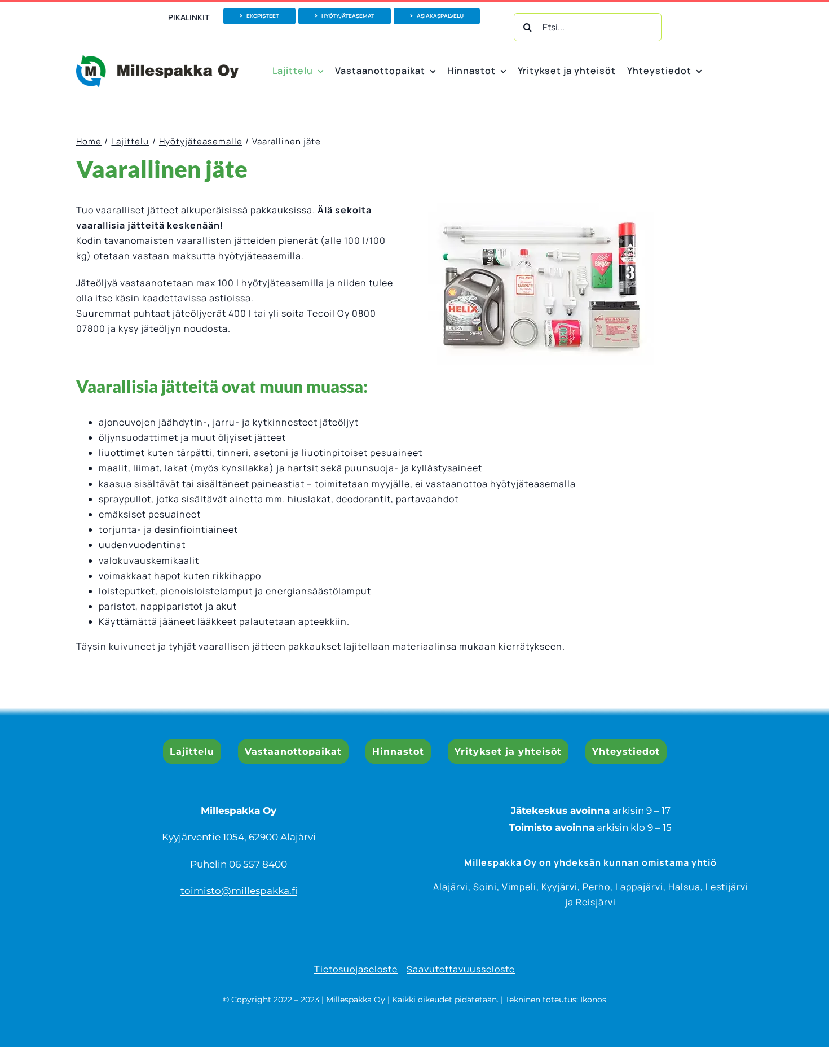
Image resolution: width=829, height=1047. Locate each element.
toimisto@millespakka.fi (238, 890)
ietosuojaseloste (359, 969)
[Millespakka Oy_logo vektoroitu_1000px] (157, 59)
